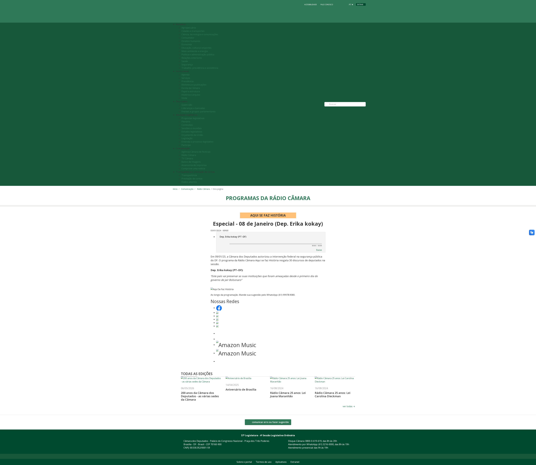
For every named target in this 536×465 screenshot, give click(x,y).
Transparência (189, 175)
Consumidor (187, 37)
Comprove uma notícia (193, 168)
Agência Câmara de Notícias (195, 151)
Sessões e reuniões (191, 128)
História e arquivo (190, 94)
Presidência (187, 81)
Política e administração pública (197, 54)
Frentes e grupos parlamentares (198, 111)
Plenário (185, 121)
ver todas (349, 406)
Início (175, 189)
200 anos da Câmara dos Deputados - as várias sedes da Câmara (200, 396)
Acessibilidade (310, 4)
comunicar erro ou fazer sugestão (270, 422)
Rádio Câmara (188, 155)
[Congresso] (338, 4)
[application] (271, 243)
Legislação (186, 138)
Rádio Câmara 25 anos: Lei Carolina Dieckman (332, 394)
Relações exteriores (191, 57)
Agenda (185, 74)
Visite (184, 98)
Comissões (187, 124)
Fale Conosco (326, 4)
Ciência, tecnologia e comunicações (199, 34)
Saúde (184, 61)
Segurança (187, 64)
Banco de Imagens (191, 161)
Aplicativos (281, 461)
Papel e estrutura (190, 91)
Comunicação (187, 189)
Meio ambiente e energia (194, 51)
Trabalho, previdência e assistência (199, 67)
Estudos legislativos (191, 131)
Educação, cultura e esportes (196, 47)
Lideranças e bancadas (193, 108)
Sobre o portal (244, 461)
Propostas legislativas (192, 118)
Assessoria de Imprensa (193, 165)
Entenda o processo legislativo (197, 141)
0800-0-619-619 (313, 441)
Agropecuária (188, 27)
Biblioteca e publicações (193, 84)
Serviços (185, 78)
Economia (186, 44)
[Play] (223, 244)
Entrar (360, 4)
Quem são (186, 104)
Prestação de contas (192, 178)
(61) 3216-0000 (326, 444)
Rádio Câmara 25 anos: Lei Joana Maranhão (288, 394)
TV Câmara (187, 158)
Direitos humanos (190, 41)
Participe (186, 145)
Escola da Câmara (190, 88)
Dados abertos (189, 181)
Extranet (294, 461)
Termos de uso (263, 461)
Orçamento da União (192, 135)
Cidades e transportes (192, 31)
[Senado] (344, 4)
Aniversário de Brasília (241, 389)
